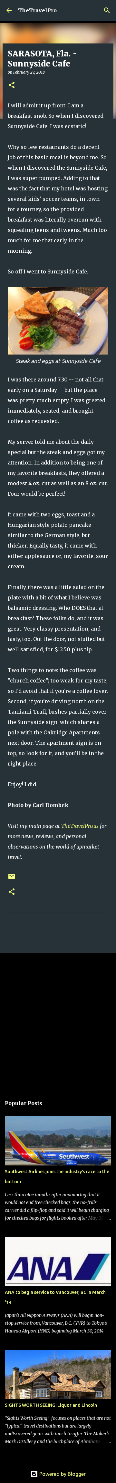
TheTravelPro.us (80, 826)
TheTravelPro (37, 10)
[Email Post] (11, 879)
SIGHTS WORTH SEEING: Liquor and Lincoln (51, 1405)
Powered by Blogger (62, 1474)
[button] (11, 85)
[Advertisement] (58, 1021)
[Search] (107, 10)
